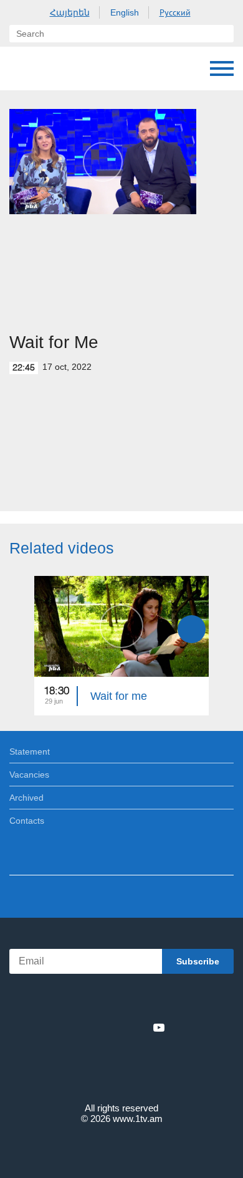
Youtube (158, 1027)
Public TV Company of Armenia (21, 68)
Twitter (96, 1027)
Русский (175, 12)
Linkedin (117, 1027)
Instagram (138, 1027)
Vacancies (29, 775)
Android (156, 1000)
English (124, 12)
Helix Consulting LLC (121, 1147)
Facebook (78, 1027)
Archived (26, 798)
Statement (29, 751)
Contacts (26, 821)
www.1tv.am (138, 1118)
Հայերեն (70, 12)
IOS (87, 1000)
